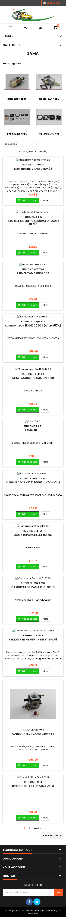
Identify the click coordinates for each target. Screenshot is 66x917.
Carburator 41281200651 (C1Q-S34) (33, 482)
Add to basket (27, 200)
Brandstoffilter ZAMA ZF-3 (33, 786)
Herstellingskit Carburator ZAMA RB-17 (33, 222)
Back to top (52, 835)
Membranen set (49, 134)
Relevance (21, 144)
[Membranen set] (49, 117)
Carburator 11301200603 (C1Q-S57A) (33, 326)
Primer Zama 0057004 (33, 273)
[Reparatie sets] (17, 117)
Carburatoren (49, 99)
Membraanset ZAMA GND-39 (33, 378)
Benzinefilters (17, 99)
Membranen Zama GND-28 (33, 169)
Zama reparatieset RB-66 (33, 535)
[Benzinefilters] (17, 82)
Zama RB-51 (33, 430)
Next (37, 828)
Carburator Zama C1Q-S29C (33, 587)
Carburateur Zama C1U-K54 (33, 734)
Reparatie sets (17, 134)
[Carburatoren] (49, 82)
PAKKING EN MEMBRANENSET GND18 (33, 640)
